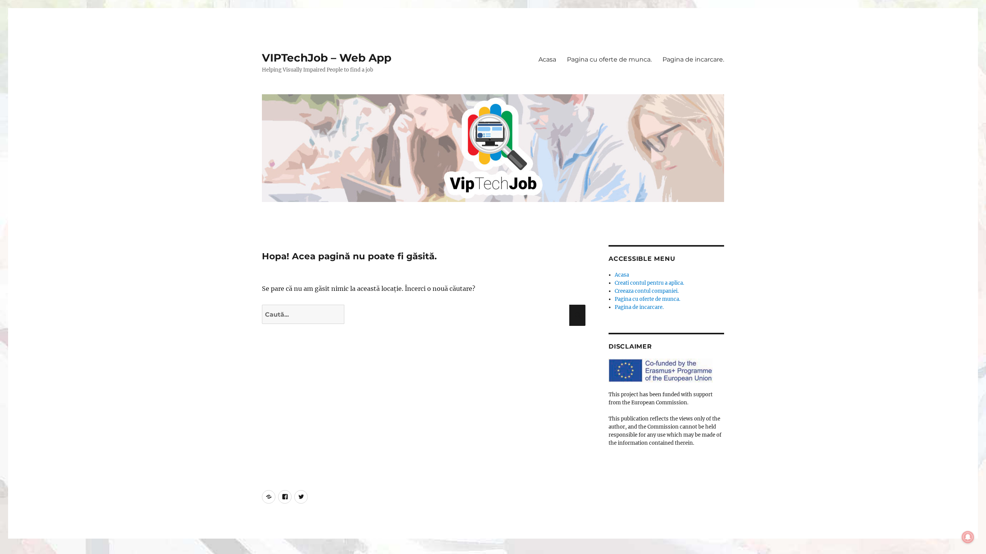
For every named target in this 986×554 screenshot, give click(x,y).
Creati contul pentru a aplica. (649, 283)
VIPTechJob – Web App (326, 57)
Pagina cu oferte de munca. (609, 59)
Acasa (547, 59)
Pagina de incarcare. (693, 59)
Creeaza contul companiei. (647, 291)
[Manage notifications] (968, 537)
